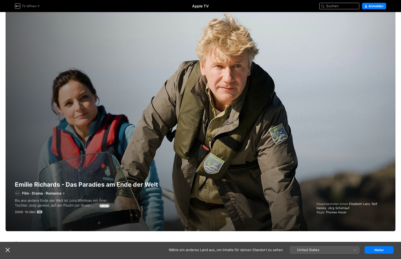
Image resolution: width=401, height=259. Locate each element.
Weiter (379, 250)
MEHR (104, 206)
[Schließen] (8, 250)
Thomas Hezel (336, 212)
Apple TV (200, 6)
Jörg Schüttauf (338, 208)
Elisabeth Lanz (359, 204)
